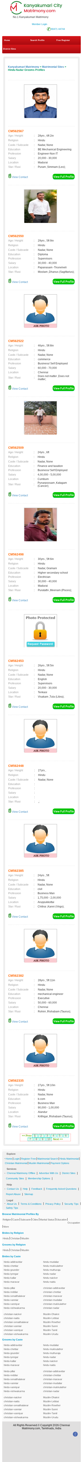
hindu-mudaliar (51, 1262)
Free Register (63, 40)
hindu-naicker (50, 1277)
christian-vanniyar (13, 1330)
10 (48, 1139)
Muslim (25, 1238)
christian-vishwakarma (16, 1334)
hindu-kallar (10, 1277)
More (6, 1226)
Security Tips (71, 1204)
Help (25, 1188)
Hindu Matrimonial (69, 1158)
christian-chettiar (52, 1292)
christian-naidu (11, 1318)
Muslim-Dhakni (51, 1314)
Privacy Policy (53, 1204)
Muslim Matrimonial (39, 1163)
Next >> (58, 1139)
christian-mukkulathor (54, 1304)
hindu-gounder (11, 1270)
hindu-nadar (49, 1273)
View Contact (19, 177)
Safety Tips (12, 1208)
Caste (16, 1219)
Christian (15, 1238)
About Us (12, 1204)
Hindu (6, 1238)
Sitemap (28, 1194)
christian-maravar (52, 1296)
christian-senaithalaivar (16, 1322)
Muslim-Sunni (50, 1326)
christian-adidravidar (54, 1288)
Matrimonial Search (47, 1158)
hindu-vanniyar (12, 1304)
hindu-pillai (9, 1288)
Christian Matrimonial (16, 1163)
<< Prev (27, 1135)
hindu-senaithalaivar (14, 1296)
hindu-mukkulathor (53, 1266)
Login (16, 1158)
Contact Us (13, 1188)
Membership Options (39, 1178)
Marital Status (47, 1219)
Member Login (39, 24)
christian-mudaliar (52, 1300)
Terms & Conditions (31, 1204)
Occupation (74, 1222)
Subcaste (26, 1219)
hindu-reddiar (11, 1292)
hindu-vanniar (11, 1300)
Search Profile (37, 40)
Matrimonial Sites (53, 66)
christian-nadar (51, 1308)
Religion (7, 1219)
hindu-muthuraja (51, 1270)
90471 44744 (58, 29)
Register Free (28, 1158)
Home (7, 40)
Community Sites (15, 1178)
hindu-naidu (49, 1281)
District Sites (9, 49)
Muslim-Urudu (50, 1334)
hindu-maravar (11, 1281)
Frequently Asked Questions (61, 1188)
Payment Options (60, 1163)
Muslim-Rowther (52, 1322)
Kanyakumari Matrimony (23, 66)
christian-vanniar (13, 1326)
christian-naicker (13, 1314)
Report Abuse (13, 1194)
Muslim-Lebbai (51, 1318)
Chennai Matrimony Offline (21, 1173)
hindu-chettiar (11, 1266)
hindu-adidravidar (13, 1262)
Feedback (36, 1188)
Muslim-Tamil (50, 1330)
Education (61, 1219)
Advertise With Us (48, 1173)
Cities (35, 1219)
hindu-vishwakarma (14, 1308)
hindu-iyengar (11, 1273)
